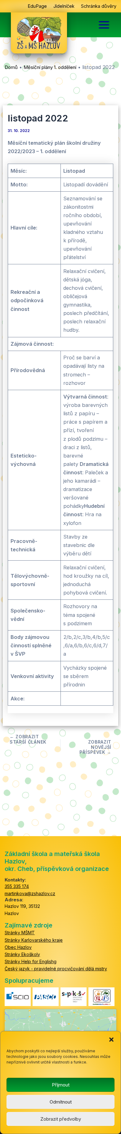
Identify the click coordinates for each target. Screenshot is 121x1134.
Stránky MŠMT (20, 932)
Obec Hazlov (18, 947)
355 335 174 (17, 886)
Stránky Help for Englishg (30, 961)
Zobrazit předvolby (60, 1119)
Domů (11, 67)
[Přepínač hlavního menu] (104, 25)
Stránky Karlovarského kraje (34, 940)
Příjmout (60, 1085)
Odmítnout (61, 1102)
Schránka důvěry (98, 6)
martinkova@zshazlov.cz (30, 893)
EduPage (37, 6)
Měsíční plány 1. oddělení (50, 67)
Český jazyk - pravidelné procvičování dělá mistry (56, 968)
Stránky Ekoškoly (22, 954)
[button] (111, 1039)
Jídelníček (63, 6)
